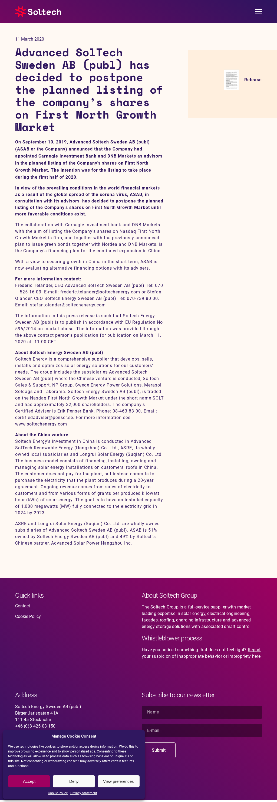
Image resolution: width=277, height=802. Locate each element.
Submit (159, 750)
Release (253, 79)
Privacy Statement (83, 793)
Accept (29, 781)
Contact (22, 605)
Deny (74, 781)
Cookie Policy (58, 793)
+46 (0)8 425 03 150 (35, 726)
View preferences (118, 781)
